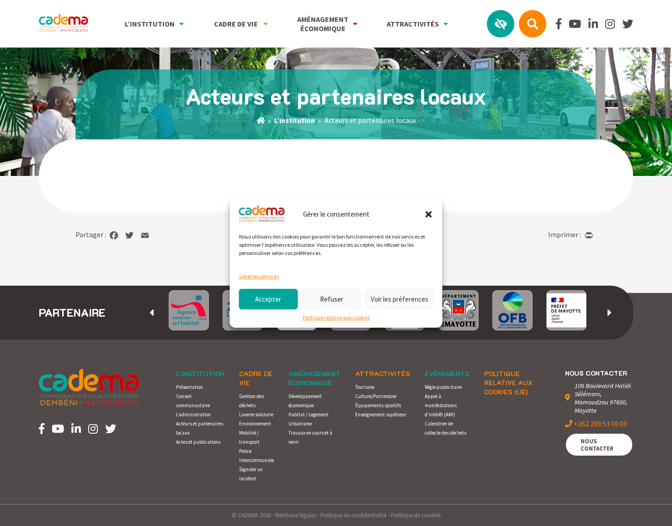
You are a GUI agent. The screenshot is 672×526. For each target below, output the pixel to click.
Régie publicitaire (443, 387)
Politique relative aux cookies (336, 317)
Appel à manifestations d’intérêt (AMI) (441, 405)
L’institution (200, 373)
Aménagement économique (314, 378)
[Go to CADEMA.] (260, 120)
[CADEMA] (63, 23)
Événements (447, 373)
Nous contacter (597, 444)
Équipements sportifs (378, 405)
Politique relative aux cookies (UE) (508, 382)
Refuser (331, 299)
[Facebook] (113, 235)
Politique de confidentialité (353, 515)
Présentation (189, 387)
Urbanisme (300, 423)
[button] (428, 214)
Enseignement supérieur (380, 414)
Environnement (255, 423)
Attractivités (382, 373)
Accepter (268, 299)
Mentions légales (295, 515)
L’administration (193, 414)
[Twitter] (129, 235)
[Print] (588, 235)
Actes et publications (198, 442)
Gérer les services (259, 276)
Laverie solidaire (256, 414)
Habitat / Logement (308, 414)
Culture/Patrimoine (375, 396)
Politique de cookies (416, 515)
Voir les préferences (399, 299)
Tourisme (364, 387)
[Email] (144, 235)
